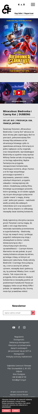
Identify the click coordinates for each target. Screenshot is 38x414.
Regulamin (19, 336)
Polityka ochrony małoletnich (19, 356)
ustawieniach (6, 407)
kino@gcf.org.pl (19, 380)
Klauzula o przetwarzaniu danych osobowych (19, 346)
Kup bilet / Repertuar (24, 13)
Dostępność (19, 354)
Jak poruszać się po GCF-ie (19, 351)
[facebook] (21, 327)
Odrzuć (16, 410)
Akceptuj (6, 410)
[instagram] (24, 327)
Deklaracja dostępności (19, 342)
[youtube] (15, 328)
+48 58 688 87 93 (19, 377)
